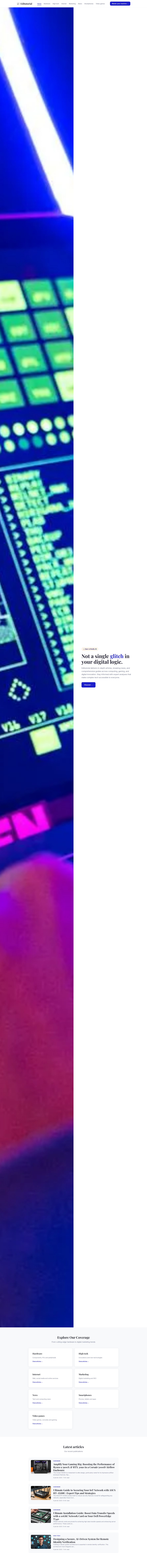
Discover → (88, 685)
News (80, 3)
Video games (100, 3)
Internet (63, 3)
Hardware (47, 3)
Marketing (72, 3)
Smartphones (88, 3)
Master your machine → (120, 3)
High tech (56, 3)
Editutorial (24, 3)
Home (39, 3)
